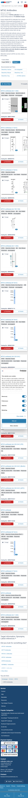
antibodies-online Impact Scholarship (11, 732)
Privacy (13, 786)
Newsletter (4, 697)
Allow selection (14, 425)
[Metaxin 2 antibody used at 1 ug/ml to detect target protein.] (13, 333)
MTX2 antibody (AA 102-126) (10, 209)
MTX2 (16, 679)
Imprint (8, 786)
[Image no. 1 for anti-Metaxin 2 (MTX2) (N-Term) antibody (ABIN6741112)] (13, 296)
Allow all (14, 421)
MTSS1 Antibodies (6, 657)
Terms (1, 788)
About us (2, 786)
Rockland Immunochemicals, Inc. (9, 776)
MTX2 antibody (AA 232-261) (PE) (12, 444)
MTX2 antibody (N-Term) (9, 283)
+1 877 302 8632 (8, 769)
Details (21, 119)
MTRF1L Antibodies (7, 668)
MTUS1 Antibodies (6, 646)
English (9, 781)
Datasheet (8, 119)
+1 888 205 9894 (7, 771)
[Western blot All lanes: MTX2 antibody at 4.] (13, 104)
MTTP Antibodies (6, 650)
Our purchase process (7, 730)
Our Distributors (5, 735)
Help (2, 694)
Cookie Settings (21, 786)
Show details (20, 416)
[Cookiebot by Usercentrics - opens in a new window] (20, 371)
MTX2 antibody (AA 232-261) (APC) (12, 488)
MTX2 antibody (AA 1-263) (9, 91)
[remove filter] (10, 62)
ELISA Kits (4, 727)
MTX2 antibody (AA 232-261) (10, 356)
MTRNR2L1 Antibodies (8, 664)
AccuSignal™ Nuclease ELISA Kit (9, 718)
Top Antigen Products (7, 703)
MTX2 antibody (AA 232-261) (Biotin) (13, 466)
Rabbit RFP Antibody (6, 721)
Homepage (5, 679)
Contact (3, 691)
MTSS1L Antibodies (7, 653)
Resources (4, 700)
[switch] (24, 401)
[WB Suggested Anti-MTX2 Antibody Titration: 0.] (13, 548)
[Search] (25, 5)
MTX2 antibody (6, 510)
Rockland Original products (8, 724)
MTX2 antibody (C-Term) (9, 128)
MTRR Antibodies (6, 661)
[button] (25, 105)
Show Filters (7, 84)
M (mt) (11, 679)
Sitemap (3, 706)
